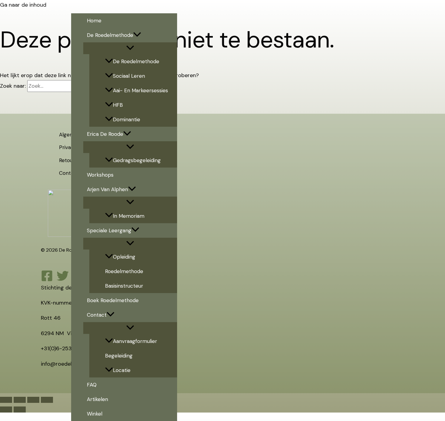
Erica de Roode (105, 134)
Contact (97, 315)
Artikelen (97, 399)
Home (94, 20)
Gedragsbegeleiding (137, 160)
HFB (118, 105)
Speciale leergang (109, 230)
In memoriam (128, 216)
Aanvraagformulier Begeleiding (131, 348)
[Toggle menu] (130, 48)
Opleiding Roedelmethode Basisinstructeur (124, 271)
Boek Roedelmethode (113, 300)
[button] (137, 35)
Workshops (100, 174)
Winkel (94, 413)
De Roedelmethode (110, 35)
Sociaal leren (129, 76)
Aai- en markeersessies (140, 90)
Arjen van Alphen (107, 189)
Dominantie (126, 119)
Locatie (121, 370)
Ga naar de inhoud (23, 4)
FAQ (92, 384)
